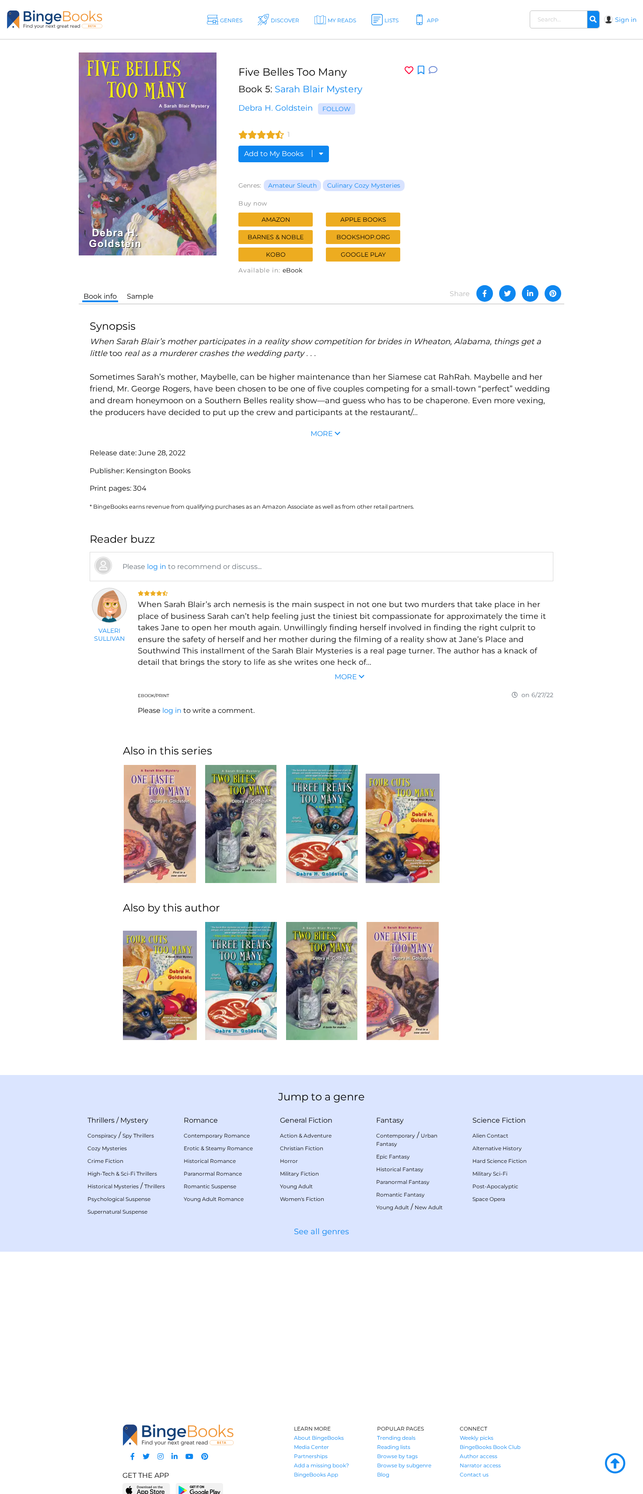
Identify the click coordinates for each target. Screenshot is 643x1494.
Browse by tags (397, 1456)
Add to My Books (274, 154)
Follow (336, 109)
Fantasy (390, 1120)
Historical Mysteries (113, 1186)
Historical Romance (210, 1161)
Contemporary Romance (217, 1135)
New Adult (429, 1207)
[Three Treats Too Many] (322, 824)
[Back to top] (615, 1464)
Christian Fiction (301, 1148)
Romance (201, 1120)
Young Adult (296, 1186)
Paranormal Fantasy (403, 1182)
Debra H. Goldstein (275, 108)
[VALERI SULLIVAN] (109, 605)
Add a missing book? (321, 1465)
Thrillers (101, 1120)
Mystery (134, 1120)
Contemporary (395, 1135)
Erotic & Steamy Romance (218, 1148)
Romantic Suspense (210, 1186)
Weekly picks (476, 1438)
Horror (289, 1161)
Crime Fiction (105, 1161)
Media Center (311, 1447)
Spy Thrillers (138, 1135)
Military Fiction (299, 1173)
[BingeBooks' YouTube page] (189, 1456)
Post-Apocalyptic (495, 1186)
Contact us (474, 1474)
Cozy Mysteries (107, 1148)
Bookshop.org (363, 237)
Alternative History (497, 1148)
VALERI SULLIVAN (109, 634)
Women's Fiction (302, 1199)
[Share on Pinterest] (553, 293)
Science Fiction (499, 1120)
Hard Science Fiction (499, 1161)
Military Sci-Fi (489, 1173)
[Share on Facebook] (484, 293)
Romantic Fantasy (400, 1194)
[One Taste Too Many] (160, 824)
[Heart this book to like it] (409, 70)
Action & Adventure (306, 1135)
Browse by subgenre (404, 1465)
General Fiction (306, 1120)
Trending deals (396, 1438)
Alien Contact (490, 1135)
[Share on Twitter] (507, 293)
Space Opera (488, 1199)
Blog (383, 1474)
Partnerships (311, 1456)
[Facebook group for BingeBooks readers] (132, 1456)
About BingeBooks (319, 1438)
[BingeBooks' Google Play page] (199, 1490)
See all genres (321, 1231)
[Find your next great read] (65, 19)
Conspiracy (102, 1135)
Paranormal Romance (213, 1173)
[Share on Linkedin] (530, 293)
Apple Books (363, 219)
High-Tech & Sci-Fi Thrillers (122, 1173)
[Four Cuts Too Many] (403, 824)
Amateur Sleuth (292, 185)
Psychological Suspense (118, 1199)
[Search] (593, 19)
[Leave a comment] (433, 70)
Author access (478, 1456)
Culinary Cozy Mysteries (363, 185)
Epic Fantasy (393, 1156)
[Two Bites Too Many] (241, 824)
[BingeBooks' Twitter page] (146, 1456)
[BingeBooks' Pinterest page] (204, 1456)
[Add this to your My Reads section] (421, 70)
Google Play (363, 254)
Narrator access (480, 1465)
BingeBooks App (316, 1474)
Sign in (625, 20)
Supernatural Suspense (117, 1211)
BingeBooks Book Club (490, 1447)
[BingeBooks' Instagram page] (160, 1456)
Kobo (276, 254)
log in (156, 566)
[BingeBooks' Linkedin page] (174, 1456)
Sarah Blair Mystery (318, 89)
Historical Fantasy (399, 1169)
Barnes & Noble (276, 237)
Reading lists (393, 1447)
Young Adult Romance (214, 1199)
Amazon (276, 219)
